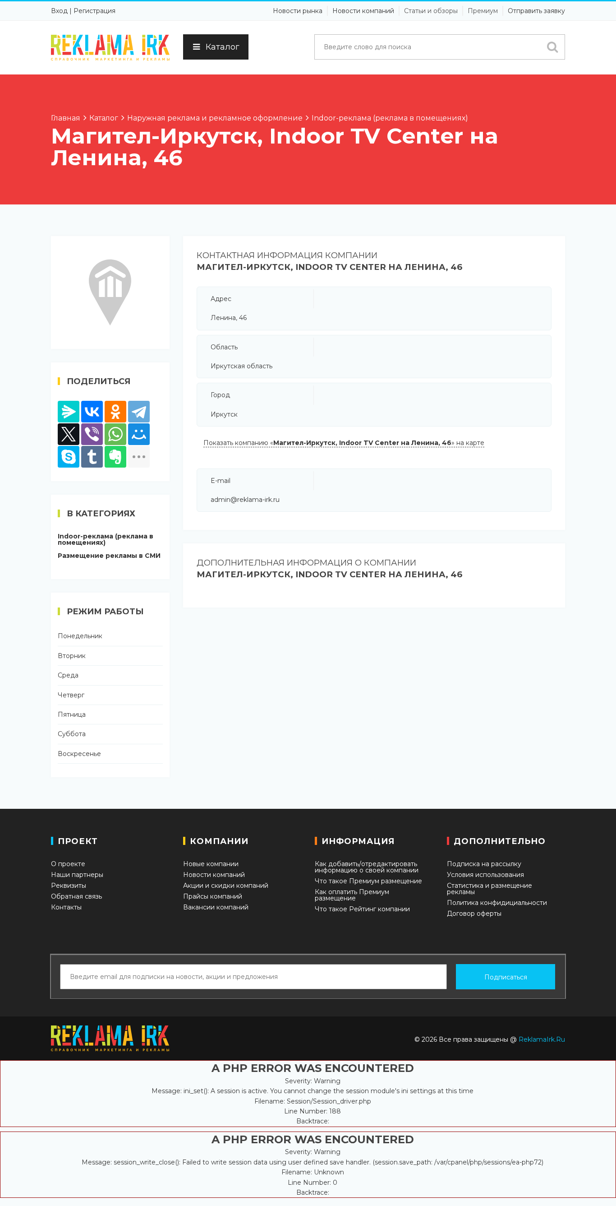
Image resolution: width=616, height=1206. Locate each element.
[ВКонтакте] (92, 411)
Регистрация (94, 11)
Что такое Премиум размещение (368, 881)
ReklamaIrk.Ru (542, 1039)
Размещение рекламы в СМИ (109, 555)
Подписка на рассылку (484, 864)
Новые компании (211, 864)
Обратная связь (76, 896)
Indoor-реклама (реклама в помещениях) (105, 539)
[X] (68, 434)
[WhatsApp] (115, 434)
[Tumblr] (92, 457)
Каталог (222, 47)
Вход (59, 11)
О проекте (68, 864)
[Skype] (68, 457)
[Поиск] (552, 47)
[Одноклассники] (115, 411)
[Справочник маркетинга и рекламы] (110, 47)
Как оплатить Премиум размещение (352, 895)
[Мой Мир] (139, 434)
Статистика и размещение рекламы (489, 888)
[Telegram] (139, 411)
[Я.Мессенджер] (68, 411)
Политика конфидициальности (497, 903)
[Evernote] (115, 457)
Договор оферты (474, 913)
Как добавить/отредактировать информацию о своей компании (366, 867)
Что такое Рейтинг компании (362, 909)
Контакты (66, 907)
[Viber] (92, 434)
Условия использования (485, 875)
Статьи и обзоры (431, 11)
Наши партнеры (77, 875)
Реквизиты (68, 885)
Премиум (483, 11)
